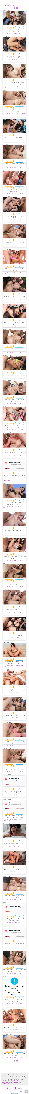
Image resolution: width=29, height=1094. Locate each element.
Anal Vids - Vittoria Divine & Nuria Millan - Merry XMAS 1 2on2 (15, 816)
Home (8, 1092)
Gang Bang (18, 272)
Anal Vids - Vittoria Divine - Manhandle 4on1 (14, 323)
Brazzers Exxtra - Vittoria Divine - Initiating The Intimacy (14, 662)
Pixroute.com (16, 1082)
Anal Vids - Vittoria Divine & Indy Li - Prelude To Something (14, 83)
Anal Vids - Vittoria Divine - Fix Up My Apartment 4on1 (14, 531)
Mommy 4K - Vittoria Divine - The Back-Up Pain (14, 138)
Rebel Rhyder (19, 479)
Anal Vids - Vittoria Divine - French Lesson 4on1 (14, 716)
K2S (20, 27)
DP (14, 86)
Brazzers (9, 665)
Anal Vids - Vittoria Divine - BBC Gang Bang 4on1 (14, 557)
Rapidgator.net (13, 1080)
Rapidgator (9, 27)
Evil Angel (13, 272)
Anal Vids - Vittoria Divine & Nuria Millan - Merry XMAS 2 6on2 (15, 792)
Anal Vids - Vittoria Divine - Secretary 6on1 (14, 349)
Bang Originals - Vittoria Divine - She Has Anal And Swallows (14, 919)
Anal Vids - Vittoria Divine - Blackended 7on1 (14, 164)
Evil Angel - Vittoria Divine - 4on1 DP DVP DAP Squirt (14, 269)
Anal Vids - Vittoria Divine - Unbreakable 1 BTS (14, 30)
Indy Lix (18, 86)
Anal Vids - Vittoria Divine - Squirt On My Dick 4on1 (14, 610)
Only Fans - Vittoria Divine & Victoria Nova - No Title (14, 870)
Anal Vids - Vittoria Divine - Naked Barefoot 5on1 (15, 896)
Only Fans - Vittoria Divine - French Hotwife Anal (14, 844)
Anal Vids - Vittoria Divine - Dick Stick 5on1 (14, 243)
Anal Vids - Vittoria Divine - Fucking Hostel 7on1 (14, 1054)
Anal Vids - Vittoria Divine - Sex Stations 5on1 (14, 583)
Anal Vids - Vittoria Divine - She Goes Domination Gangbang (15, 1028)
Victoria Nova (15, 873)
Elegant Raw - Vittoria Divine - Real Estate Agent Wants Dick (14, 944)
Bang (10, 922)
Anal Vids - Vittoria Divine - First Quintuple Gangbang (14, 1000)
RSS (21, 1092)
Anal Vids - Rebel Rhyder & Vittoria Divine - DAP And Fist (14, 476)
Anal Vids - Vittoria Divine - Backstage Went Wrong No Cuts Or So (14, 768)
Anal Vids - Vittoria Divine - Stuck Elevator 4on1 (14, 190)
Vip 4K (13, 141)
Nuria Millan (19, 794)
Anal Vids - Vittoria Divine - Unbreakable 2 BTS (14, 57)
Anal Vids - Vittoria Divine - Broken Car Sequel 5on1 (14, 453)
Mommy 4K (9, 141)
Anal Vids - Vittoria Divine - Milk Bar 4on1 (14, 217)
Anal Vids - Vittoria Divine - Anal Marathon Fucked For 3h (14, 426)
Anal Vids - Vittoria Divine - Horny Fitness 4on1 (14, 400)
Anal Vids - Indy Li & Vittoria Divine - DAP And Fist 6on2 (14, 110)
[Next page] (17, 8)
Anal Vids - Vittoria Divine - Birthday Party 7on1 (14, 742)
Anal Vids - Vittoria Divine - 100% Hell (14, 375)
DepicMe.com (5, 1083)
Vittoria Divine (17, 33)
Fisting (17, 1003)
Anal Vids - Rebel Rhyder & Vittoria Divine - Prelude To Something (14, 503)
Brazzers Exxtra (15, 665)
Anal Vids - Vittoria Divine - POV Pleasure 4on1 (14, 636)
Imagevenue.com (6, 1082)
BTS (12, 33)
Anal (8, 86)
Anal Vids (9, 33)
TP (20, 113)
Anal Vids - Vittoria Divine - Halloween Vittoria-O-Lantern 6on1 (14, 970)
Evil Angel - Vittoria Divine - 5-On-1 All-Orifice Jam (14, 690)
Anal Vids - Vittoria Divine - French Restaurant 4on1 (14, 297)
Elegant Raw (12, 947)
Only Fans (11, 846)
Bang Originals (15, 922)
